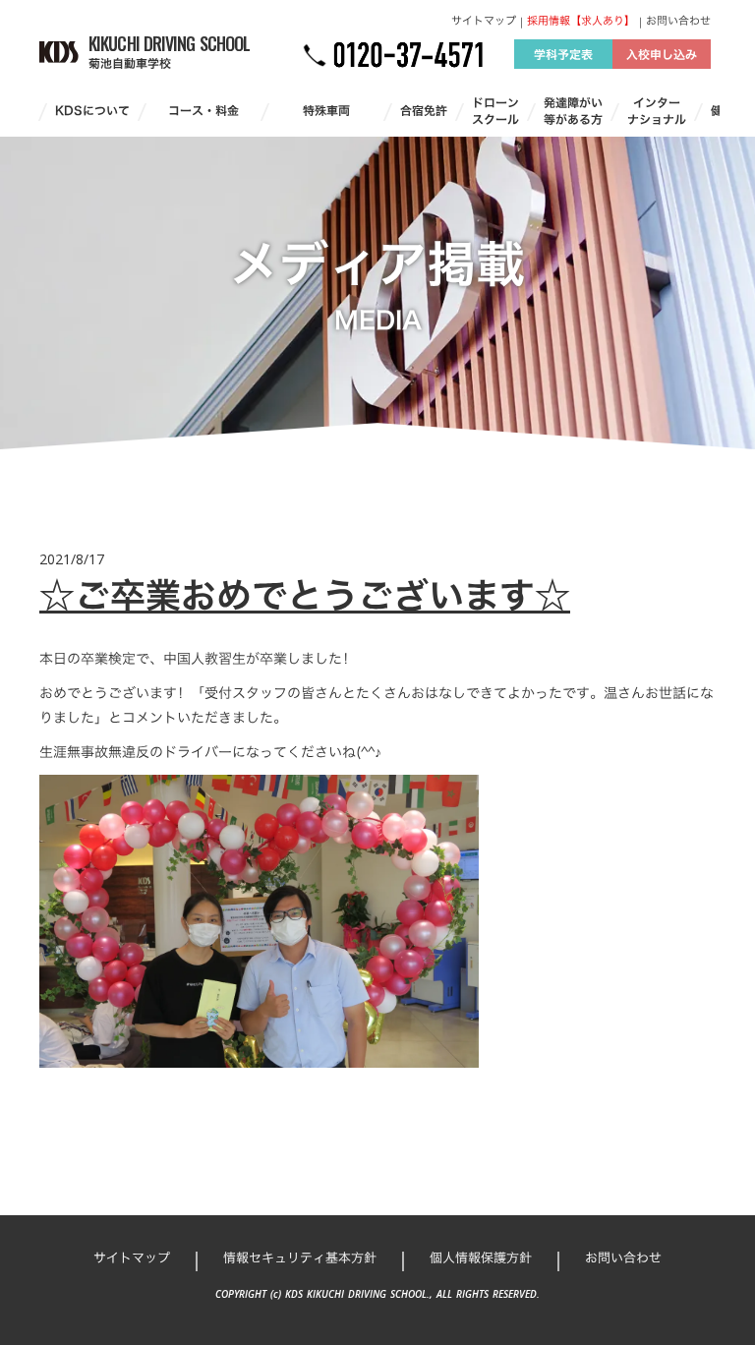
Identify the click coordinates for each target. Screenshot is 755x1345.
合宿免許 (423, 110)
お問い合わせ (678, 21)
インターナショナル (656, 111)
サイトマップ (483, 21)
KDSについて (92, 110)
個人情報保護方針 (481, 1257)
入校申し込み (661, 54)
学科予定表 (563, 54)
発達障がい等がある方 (573, 111)
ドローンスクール (495, 111)
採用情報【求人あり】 (581, 21)
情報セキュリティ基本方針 (300, 1257)
